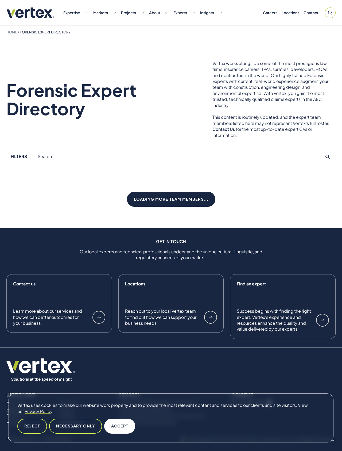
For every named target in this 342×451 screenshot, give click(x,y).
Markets (100, 12)
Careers (270, 12)
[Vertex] (30, 12)
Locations (290, 12)
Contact (311, 12)
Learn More (98, 317)
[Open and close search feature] (330, 12)
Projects (128, 12)
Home (11, 32)
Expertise (71, 12)
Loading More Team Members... (171, 199)
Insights (207, 12)
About (154, 12)
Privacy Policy (38, 411)
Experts (180, 12)
